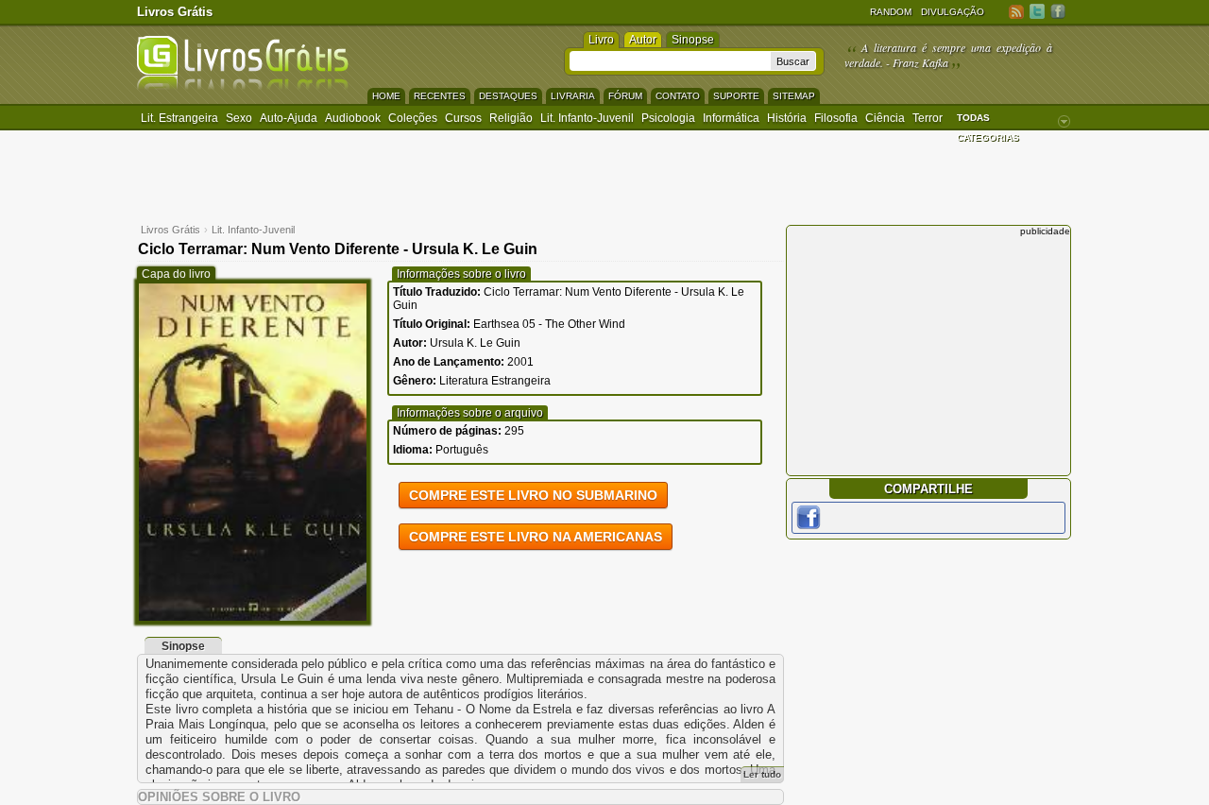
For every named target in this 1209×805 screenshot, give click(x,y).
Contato (678, 96)
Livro (601, 39)
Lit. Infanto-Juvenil (587, 118)
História (787, 118)
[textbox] (670, 61)
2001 (520, 361)
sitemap (794, 96)
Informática (731, 118)
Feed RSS (1016, 11)
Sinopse (693, 39)
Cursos (463, 118)
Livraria (573, 96)
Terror (927, 118)
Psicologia (668, 118)
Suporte (736, 96)
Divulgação (952, 12)
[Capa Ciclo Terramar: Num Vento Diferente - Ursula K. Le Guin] (252, 616)
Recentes (440, 96)
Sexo (239, 118)
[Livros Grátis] (243, 86)
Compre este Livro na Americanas (535, 536)
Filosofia (836, 118)
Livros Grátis (175, 12)
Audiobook (353, 118)
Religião (511, 118)
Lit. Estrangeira (179, 118)
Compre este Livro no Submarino (533, 495)
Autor (642, 39)
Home (386, 96)
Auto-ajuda (288, 118)
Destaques (508, 96)
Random (890, 12)
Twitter (1037, 11)
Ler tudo (762, 774)
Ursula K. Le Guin (475, 343)
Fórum (625, 96)
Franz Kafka (920, 62)
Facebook (1057, 11)
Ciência (885, 118)
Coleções (412, 118)
